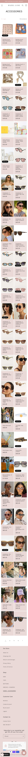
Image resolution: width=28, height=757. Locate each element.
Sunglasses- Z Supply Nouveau (7, 193)
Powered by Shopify (19, 754)
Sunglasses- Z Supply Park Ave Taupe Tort (20, 349)
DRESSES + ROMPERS (9, 687)
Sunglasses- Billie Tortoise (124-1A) (20, 475)
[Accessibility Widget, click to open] (2, 754)
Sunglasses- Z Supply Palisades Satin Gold (7, 323)
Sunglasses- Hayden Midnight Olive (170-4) (20, 555)
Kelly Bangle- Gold (7, 450)
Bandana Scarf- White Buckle (6, 90)
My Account (6, 708)
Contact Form (7, 721)
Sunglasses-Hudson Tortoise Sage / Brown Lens (20, 245)
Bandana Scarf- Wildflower (19, 90)
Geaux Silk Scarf (7, 425)
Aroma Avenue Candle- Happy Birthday (19, 141)
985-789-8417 (7, 724)
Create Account (7, 704)
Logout (5, 711)
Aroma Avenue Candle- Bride (6, 166)
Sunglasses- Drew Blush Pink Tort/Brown (7, 245)
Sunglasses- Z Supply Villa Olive (7, 374)
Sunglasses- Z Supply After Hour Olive (7, 297)
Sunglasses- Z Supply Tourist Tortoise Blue (6, 115)
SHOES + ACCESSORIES (9, 691)
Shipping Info (7, 656)
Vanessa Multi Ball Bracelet (7, 580)
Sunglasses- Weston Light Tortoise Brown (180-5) (6, 501)
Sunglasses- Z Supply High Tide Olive (20, 194)
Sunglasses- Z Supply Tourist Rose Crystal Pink (20, 297)
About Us (5, 652)
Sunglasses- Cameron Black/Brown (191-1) (20, 528)
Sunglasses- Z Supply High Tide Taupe (7, 401)
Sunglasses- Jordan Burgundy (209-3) (20, 500)
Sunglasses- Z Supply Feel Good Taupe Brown (20, 401)
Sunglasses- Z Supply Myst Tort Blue (7, 271)
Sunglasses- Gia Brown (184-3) (7, 555)
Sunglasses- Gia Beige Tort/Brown (7, 630)
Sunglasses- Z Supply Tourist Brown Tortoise (19, 115)
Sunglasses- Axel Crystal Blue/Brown (20, 630)
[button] (2, 5)
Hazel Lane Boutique (11, 754)
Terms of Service (8, 667)
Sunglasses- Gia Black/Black (7, 219)
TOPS (4, 680)
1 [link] (5, 640)
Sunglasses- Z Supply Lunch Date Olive (20, 271)
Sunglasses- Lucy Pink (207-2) (7, 527)
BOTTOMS (6, 683)
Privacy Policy (7, 663)
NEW (4, 676)
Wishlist (5, 700)
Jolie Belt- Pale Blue (19, 426)
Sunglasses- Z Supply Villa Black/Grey (19, 375)
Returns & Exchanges (9, 659)
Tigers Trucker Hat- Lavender (20, 605)
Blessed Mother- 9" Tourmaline (7, 475)
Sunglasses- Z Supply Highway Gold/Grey (19, 323)
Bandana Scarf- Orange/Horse (19, 40)
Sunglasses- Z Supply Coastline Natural (7, 349)
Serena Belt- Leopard (19, 451)
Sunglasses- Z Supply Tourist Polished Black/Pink (19, 167)
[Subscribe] (23, 736)
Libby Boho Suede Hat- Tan (7, 605)
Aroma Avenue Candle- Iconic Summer (6, 141)
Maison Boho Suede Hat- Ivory (20, 580)
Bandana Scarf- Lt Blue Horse (20, 65)
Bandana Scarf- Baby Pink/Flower (7, 65)
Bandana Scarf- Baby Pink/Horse (7, 40)
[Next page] (22, 640)
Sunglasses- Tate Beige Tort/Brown (20, 219)
